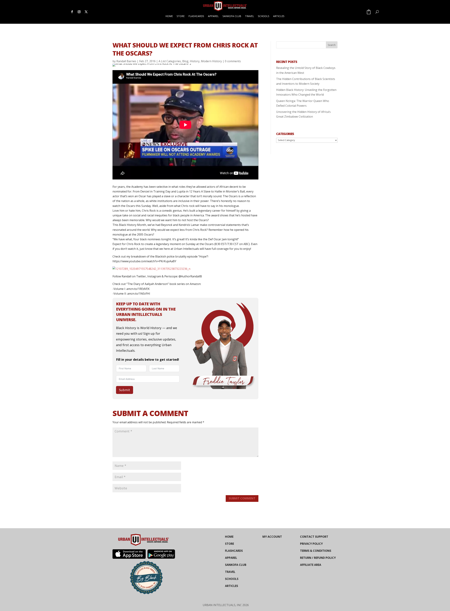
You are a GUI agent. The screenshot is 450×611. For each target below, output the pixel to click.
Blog (185, 61)
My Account (272, 537)
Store (181, 16)
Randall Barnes (126, 61)
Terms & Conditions (315, 551)
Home (169, 16)
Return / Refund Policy (318, 558)
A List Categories (170, 61)
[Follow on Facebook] (72, 12)
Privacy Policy (311, 544)
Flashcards (196, 16)
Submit (124, 390)
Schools (263, 16)
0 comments (233, 61)
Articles (278, 16)
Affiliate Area (310, 565)
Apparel (213, 16)
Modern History (211, 61)
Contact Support (314, 537)
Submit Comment (242, 498)
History (195, 61)
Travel (249, 16)
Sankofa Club (232, 16)
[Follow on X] (86, 12)
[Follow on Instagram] (79, 12)
